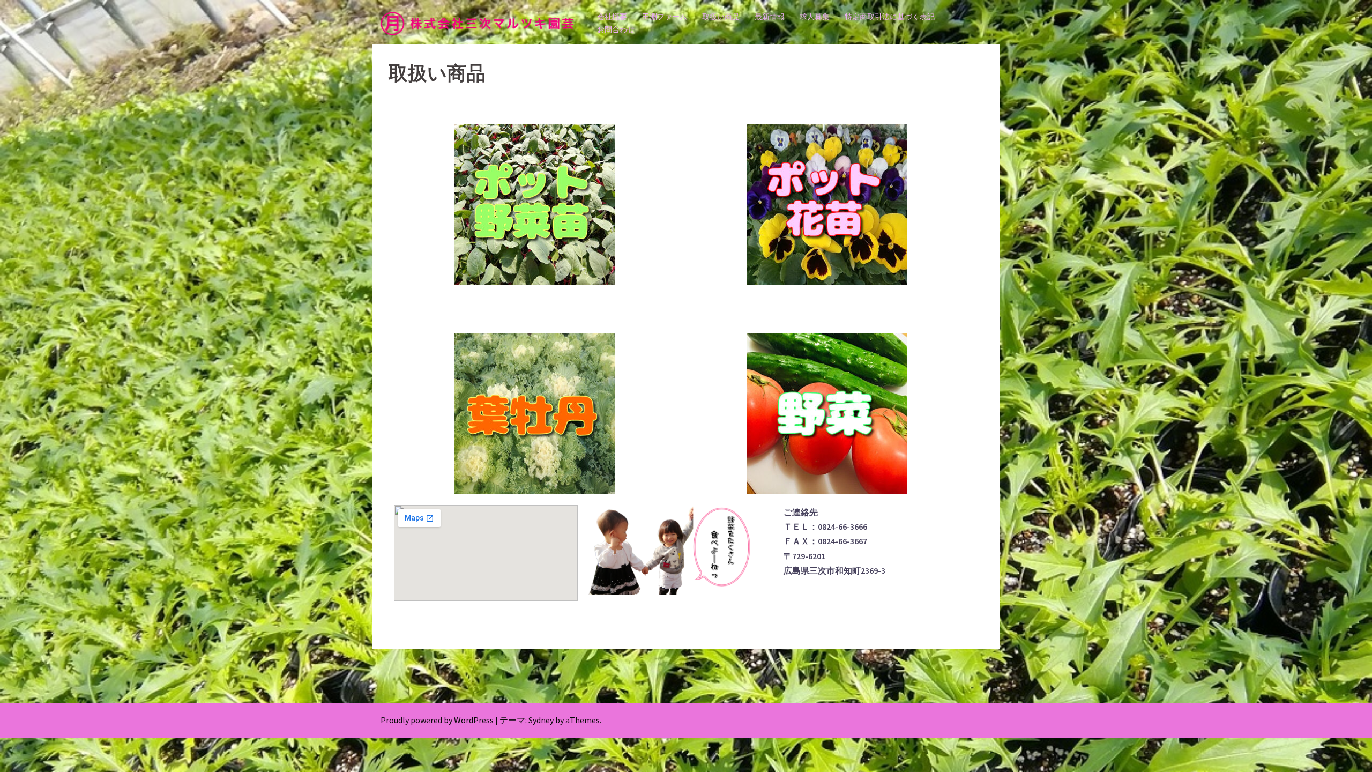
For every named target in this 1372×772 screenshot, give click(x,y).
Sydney (541, 720)
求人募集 (815, 16)
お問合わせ (616, 29)
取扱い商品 (721, 16)
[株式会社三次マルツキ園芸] (477, 22)
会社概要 (612, 16)
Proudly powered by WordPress (437, 720)
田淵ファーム (664, 16)
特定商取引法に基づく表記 (890, 16)
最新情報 (770, 16)
